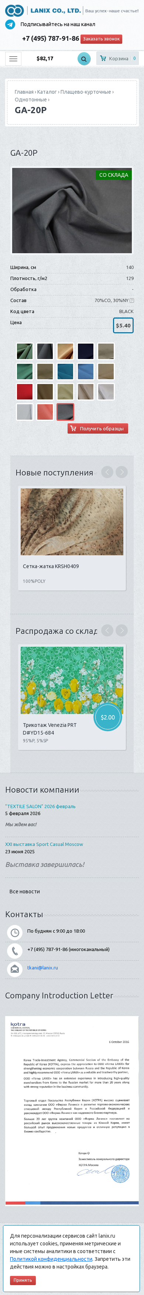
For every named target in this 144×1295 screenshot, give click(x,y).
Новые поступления (54, 472)
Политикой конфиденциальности (51, 1259)
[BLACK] (72, 210)
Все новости (25, 891)
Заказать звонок (101, 38)
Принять (23, 1280)
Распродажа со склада (59, 630)
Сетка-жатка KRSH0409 (51, 566)
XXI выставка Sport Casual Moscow (44, 844)
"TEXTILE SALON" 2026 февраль (40, 806)
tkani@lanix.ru (42, 967)
